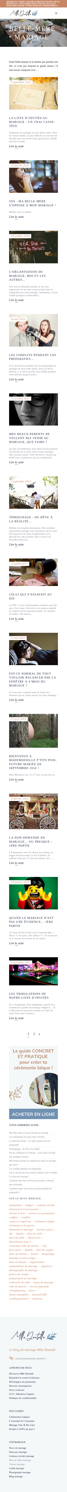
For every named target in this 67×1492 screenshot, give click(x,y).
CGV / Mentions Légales (21, 1394)
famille (29, 1249)
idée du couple (44, 1249)
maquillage (48, 1253)
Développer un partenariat (22, 1381)
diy (11, 1233)
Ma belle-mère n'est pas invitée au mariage (28, 1133)
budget (29, 1205)
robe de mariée (17, 1286)
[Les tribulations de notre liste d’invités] (33, 971)
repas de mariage (44, 1282)
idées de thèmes (18, 1253)
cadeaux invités (46, 1205)
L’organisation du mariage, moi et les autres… (27, 275)
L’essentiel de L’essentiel (21, 1421)
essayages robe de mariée (24, 1245)
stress (32, 1290)
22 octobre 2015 (20, 398)
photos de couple (19, 1274)
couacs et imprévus (20, 1221)
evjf (44, 1245)
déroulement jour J (20, 1241)
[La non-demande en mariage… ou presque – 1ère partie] (33, 811)
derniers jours (45, 1229)
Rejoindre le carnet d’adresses (24, 1377)
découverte (34, 1237)
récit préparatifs (39, 1286)
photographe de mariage (23, 1270)
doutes (20, 1233)
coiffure (13, 1217)
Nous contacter (16, 1390)
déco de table (17, 1237)
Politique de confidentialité (22, 1398)
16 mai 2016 (18, 319)
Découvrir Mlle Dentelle (21, 1373)
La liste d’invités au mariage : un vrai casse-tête (32, 122)
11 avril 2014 (18, 719)
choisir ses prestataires (41, 1213)
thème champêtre (19, 1294)
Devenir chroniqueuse (20, 1386)
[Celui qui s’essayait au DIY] (33, 572)
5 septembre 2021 (21, 82)
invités (34, 1253)
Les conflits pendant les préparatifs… (26, 1169)
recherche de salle (19, 1282)
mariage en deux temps (22, 1258)
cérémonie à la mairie (21, 1225)
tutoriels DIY (39, 1294)
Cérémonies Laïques (19, 1417)
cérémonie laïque (45, 1221)
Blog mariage (16, 1476)
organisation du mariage (23, 1266)
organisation (37, 1262)
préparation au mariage (23, 1278)
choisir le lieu (17, 1213)
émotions (37, 1298)
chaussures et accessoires (24, 1209)
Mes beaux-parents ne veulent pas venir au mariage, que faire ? (29, 438)
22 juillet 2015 (19, 563)
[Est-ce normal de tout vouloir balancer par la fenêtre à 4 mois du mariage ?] (33, 649)
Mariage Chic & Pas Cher (22, 1425)
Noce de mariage (17, 1448)
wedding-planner (19, 1298)
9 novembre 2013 (21, 962)
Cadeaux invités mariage (21, 1456)
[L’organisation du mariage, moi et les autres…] (33, 247)
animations (15, 1205)
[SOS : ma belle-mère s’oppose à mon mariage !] (33, 176)
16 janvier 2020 (20, 165)
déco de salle (34, 1233)
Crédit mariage (16, 1468)
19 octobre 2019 (20, 235)
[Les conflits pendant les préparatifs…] (33, 330)
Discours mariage (18, 1452)
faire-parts (15, 1249)
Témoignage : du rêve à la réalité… (25, 1149)
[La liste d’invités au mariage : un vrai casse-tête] (33, 93)
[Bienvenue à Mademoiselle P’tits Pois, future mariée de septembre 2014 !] (33, 731)
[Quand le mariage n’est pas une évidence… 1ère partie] (33, 893)
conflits (25, 1217)
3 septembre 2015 (21, 481)
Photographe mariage (20, 1472)
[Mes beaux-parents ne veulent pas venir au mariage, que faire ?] (33, 409)
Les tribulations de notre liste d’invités (27, 1137)
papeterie (46, 1266)
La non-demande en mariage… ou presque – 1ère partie (31, 841)
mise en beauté (17, 1262)
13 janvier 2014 (20, 882)
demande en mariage (21, 1229)
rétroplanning (17, 1290)
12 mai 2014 (18, 637)
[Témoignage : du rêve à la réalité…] (33, 492)
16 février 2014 (20, 798)
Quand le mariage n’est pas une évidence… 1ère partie (31, 921)
